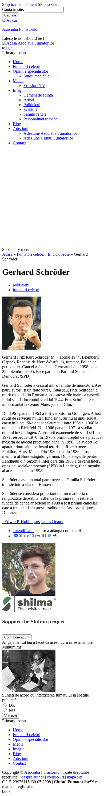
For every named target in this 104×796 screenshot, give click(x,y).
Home (18, 61)
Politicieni (31, 104)
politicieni (21, 285)
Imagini (19, 90)
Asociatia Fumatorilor (20, 29)
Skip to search (50, 4)
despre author (32, 777)
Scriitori (30, 109)
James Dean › (52, 521)
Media (18, 81)
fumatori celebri (26, 290)
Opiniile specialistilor (30, 71)
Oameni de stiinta (38, 95)
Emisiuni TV (34, 85)
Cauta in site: (13, 9)
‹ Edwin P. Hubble (17, 521)
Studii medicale (36, 76)
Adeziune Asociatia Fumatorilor (50, 133)
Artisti (28, 100)
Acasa (7, 254)
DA (11, 705)
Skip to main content (19, 4)
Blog (17, 123)
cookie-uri (55, 777)
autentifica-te (23, 530)
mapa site (75, 777)
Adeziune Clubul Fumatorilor (48, 138)
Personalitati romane (40, 119)
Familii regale (34, 114)
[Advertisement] (52, 197)
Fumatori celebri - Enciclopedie (43, 254)
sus (37, 521)
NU (11, 710)
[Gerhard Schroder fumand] (21, 348)
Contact (19, 143)
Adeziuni (20, 128)
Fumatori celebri (26, 66)
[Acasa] (9, 20)
